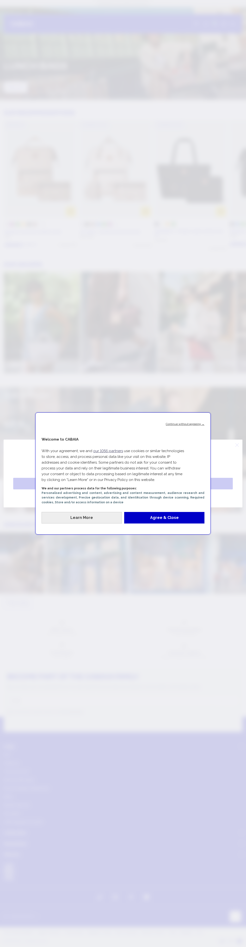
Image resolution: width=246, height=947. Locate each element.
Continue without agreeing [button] (185, 424)
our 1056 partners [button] (108, 451)
